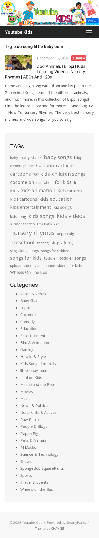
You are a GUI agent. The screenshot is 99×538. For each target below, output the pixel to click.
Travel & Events (34, 482)
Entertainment (32, 335)
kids (14, 190)
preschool (22, 242)
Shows (26, 461)
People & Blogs (33, 426)
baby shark (31, 157)
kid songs (63, 207)
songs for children (55, 250)
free (77, 182)
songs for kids (26, 258)
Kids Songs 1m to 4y (38, 363)
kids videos (71, 215)
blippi (78, 157)
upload (15, 265)
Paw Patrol (30, 419)
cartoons (65, 165)
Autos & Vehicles (35, 293)
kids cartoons (23, 199)
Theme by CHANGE (49, 528)
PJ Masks (28, 447)
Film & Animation (34, 342)
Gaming (27, 349)
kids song (18, 216)
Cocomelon (30, 314)
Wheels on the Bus (36, 489)
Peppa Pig (29, 433)
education (44, 182)
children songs (69, 173)
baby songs (58, 157)
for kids (63, 182)
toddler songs (73, 258)
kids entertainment (30, 207)
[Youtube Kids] (49, 13)
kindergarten (22, 223)
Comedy (27, 321)
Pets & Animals (33, 440)
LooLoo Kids (31, 377)
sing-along (62, 243)
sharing (42, 243)
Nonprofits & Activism (39, 412)
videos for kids (69, 265)
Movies (26, 391)
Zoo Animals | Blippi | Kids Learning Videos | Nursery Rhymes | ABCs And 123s (45, 72)
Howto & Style (33, 356)
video (28, 265)
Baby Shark (30, 300)
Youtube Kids (18, 32)
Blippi (77, 58)
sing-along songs (24, 250)
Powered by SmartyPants (66, 522)
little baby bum (48, 224)
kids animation (38, 190)
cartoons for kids (30, 173)
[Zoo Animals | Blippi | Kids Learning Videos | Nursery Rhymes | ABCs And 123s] (18, 62)
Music (25, 398)
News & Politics (34, 405)
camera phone (22, 165)
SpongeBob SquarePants (42, 468)
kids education (56, 199)
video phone (45, 265)
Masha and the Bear (37, 384)
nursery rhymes (32, 232)
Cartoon (45, 165)
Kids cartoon (70, 191)
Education (28, 328)
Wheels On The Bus (28, 272)
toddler (50, 258)
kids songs (41, 215)
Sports (26, 475)
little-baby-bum (33, 370)
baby (14, 157)
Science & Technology (39, 454)
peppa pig (65, 233)
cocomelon (22, 182)
